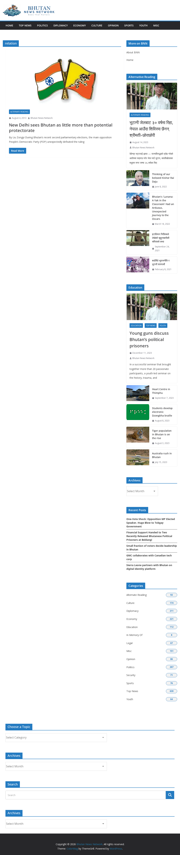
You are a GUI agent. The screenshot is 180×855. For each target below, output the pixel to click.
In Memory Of (134, 635)
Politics (42, 25)
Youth (143, 25)
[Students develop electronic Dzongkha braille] (137, 414)
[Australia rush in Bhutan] (137, 457)
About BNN (133, 52)
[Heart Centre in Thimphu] (137, 393)
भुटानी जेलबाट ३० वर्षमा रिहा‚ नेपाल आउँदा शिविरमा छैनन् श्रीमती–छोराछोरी (151, 128)
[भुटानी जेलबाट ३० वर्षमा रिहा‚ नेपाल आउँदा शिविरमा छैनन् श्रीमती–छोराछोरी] (151, 96)
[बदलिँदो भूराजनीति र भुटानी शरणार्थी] (137, 265)
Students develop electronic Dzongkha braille (162, 411)
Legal (129, 643)
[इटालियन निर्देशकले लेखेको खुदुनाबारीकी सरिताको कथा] (137, 242)
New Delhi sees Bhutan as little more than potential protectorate (60, 127)
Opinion (113, 25)
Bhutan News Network (42, 117)
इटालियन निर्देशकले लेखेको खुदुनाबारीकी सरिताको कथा (160, 237)
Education (136, 325)
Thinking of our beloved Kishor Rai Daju (163, 177)
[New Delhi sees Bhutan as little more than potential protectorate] (64, 81)
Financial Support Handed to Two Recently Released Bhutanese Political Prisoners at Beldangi (149, 536)
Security (130, 675)
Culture (96, 25)
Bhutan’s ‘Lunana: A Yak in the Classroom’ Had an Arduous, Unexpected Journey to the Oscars (163, 207)
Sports (129, 25)
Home (9, 25)
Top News (25, 25)
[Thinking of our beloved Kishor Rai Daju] (137, 180)
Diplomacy (60, 25)
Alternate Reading (19, 112)
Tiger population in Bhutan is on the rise (162, 434)
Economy (79, 25)
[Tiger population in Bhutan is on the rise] (137, 437)
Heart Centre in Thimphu (161, 391)
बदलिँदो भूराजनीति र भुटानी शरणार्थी (160, 262)
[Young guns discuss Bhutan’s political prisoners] (151, 307)
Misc (156, 25)
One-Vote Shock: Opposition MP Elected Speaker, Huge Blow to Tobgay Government (150, 522)
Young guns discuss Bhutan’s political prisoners (149, 339)
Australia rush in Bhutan (162, 455)
